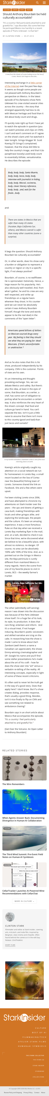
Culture (7, 10)
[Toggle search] (37, 2)
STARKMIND (39, 1071)
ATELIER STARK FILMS (32, 1041)
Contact (36, 1093)
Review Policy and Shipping (13, 1093)
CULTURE (41, 1028)
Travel (29, 10)
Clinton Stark (13, 36)
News (22, 10)
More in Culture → (24, 901)
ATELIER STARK (38, 1077)
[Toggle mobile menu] (44, 3)
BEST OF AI (39, 1032)
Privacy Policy (28, 1093)
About (43, 1093)
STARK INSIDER (38, 1065)
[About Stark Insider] (24, 980)
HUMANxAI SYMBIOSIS (32, 1046)
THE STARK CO (38, 1060)
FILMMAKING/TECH (35, 1037)
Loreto (15, 10)
